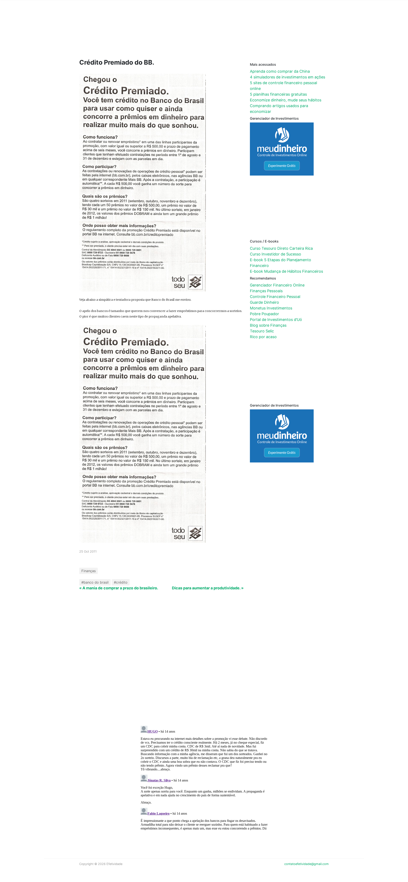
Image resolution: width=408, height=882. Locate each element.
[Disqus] (204, 667)
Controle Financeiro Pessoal (275, 296)
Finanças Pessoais (266, 291)
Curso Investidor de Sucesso (275, 254)
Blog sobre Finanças (268, 325)
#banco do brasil (95, 582)
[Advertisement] (160, 35)
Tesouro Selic (262, 331)
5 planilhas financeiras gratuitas (278, 94)
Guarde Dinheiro (264, 302)
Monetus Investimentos (271, 308)
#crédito (121, 582)
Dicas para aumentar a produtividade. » (208, 588)
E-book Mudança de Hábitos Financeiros (286, 271)
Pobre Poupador (264, 314)
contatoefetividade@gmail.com (306, 864)
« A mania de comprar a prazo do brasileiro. (118, 588)
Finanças (88, 571)
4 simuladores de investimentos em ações (287, 77)
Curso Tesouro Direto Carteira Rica (281, 248)
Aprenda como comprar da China (280, 71)
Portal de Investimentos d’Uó (276, 319)
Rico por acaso (263, 337)
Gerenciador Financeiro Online (277, 285)
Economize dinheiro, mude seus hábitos (285, 100)
